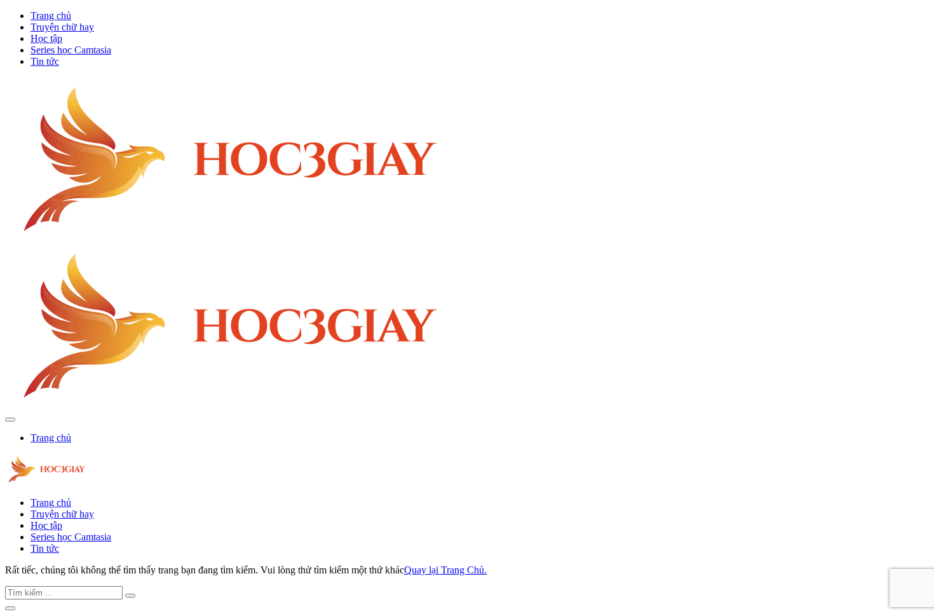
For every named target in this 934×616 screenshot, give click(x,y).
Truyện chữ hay (62, 27)
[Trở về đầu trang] (10, 608)
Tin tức (44, 61)
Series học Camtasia (70, 49)
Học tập (46, 38)
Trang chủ (50, 15)
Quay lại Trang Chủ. (445, 570)
